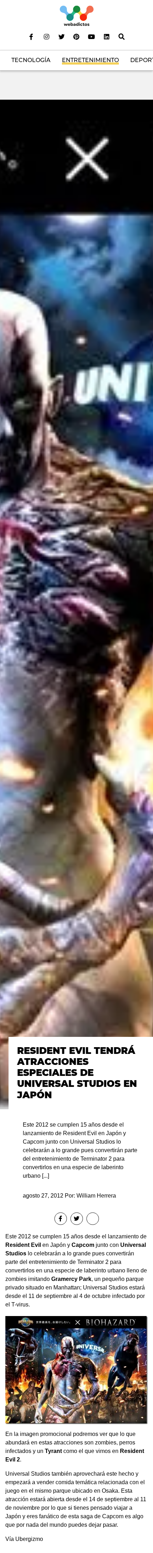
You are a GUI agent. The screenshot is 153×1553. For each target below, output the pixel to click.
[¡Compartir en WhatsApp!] (92, 1218)
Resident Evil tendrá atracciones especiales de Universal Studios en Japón (77, 1073)
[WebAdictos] (77, 15)
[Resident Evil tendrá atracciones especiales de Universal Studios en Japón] (76, 604)
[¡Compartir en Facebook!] (60, 1218)
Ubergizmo (29, 1539)
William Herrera (96, 1196)
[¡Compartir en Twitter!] (76, 1218)
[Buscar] (121, 36)
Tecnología (31, 60)
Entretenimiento (90, 60)
